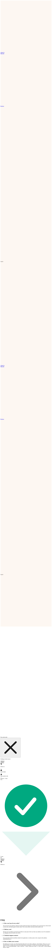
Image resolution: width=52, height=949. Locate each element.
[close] (11, 747)
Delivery (2, 761)
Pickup (2, 762)
